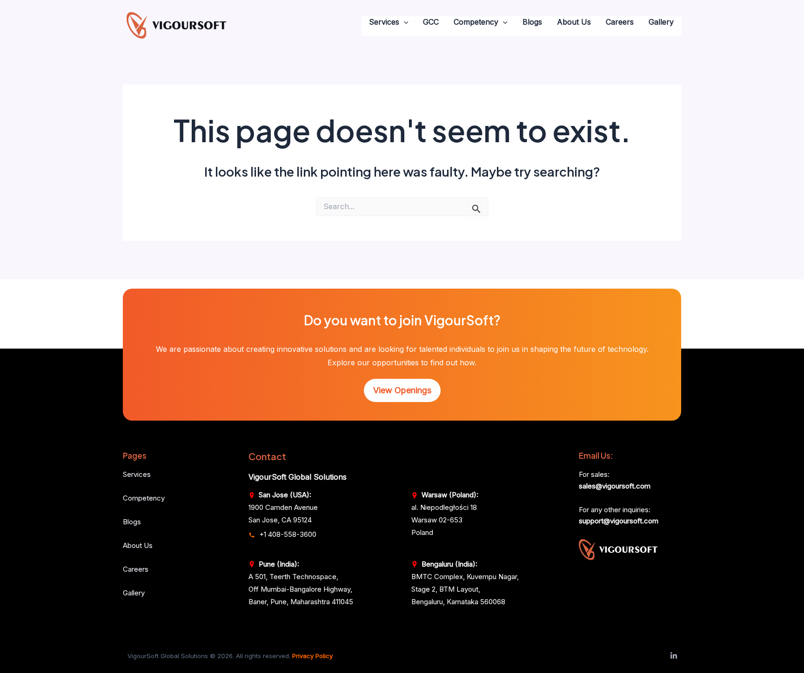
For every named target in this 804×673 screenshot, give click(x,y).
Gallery (661, 21)
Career (134, 569)
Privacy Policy (312, 656)
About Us (574, 21)
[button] (404, 22)
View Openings (402, 390)
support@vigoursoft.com (618, 520)
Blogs (532, 21)
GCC (431, 21)
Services (384, 21)
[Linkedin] (673, 655)
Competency (476, 21)
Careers (620, 21)
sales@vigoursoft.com (614, 486)
